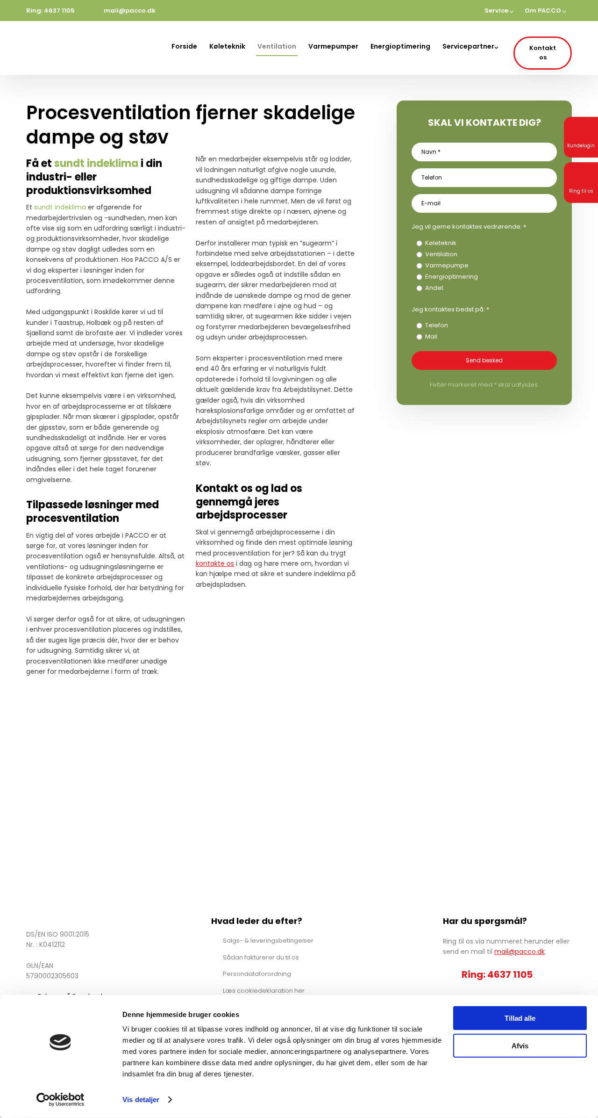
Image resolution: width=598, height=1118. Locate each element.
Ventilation (276, 46)
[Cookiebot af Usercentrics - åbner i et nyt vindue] (60, 1100)
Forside (184, 46)
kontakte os (215, 563)
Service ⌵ (498, 10)
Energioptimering (400, 46)
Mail (431, 336)
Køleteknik (227, 46)
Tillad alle (520, 1018)
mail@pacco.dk (519, 951)
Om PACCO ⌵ (545, 10)
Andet (434, 287)
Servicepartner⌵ (470, 46)
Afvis (520, 1045)
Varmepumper (333, 46)
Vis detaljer (140, 1100)
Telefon (436, 325)
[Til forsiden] (69, 48)
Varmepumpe (447, 265)
